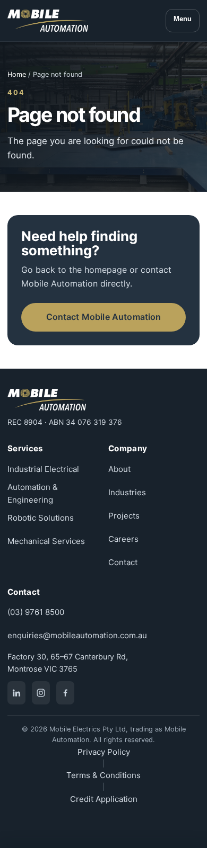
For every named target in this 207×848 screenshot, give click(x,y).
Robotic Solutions (40, 518)
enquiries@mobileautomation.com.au (77, 635)
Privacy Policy (103, 752)
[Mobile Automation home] (47, 21)
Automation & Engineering (32, 493)
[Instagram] (41, 692)
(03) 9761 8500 (35, 612)
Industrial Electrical (43, 469)
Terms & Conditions (103, 775)
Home (16, 74)
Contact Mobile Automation (103, 316)
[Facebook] (65, 692)
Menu (183, 19)
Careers (123, 539)
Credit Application (103, 799)
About (119, 469)
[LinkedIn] (16, 692)
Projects (124, 516)
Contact (122, 562)
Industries (127, 492)
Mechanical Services (46, 541)
